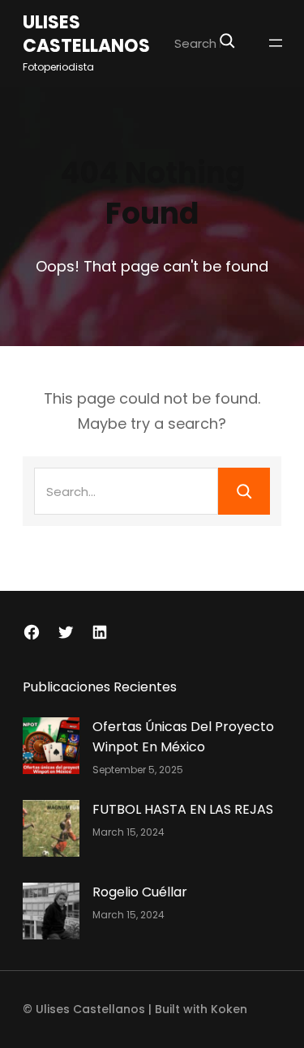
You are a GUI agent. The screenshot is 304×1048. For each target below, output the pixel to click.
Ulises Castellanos (86, 34)
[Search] (227, 40)
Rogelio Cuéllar (139, 892)
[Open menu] (275, 43)
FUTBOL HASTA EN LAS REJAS (182, 809)
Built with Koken (201, 1009)
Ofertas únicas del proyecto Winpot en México (183, 736)
